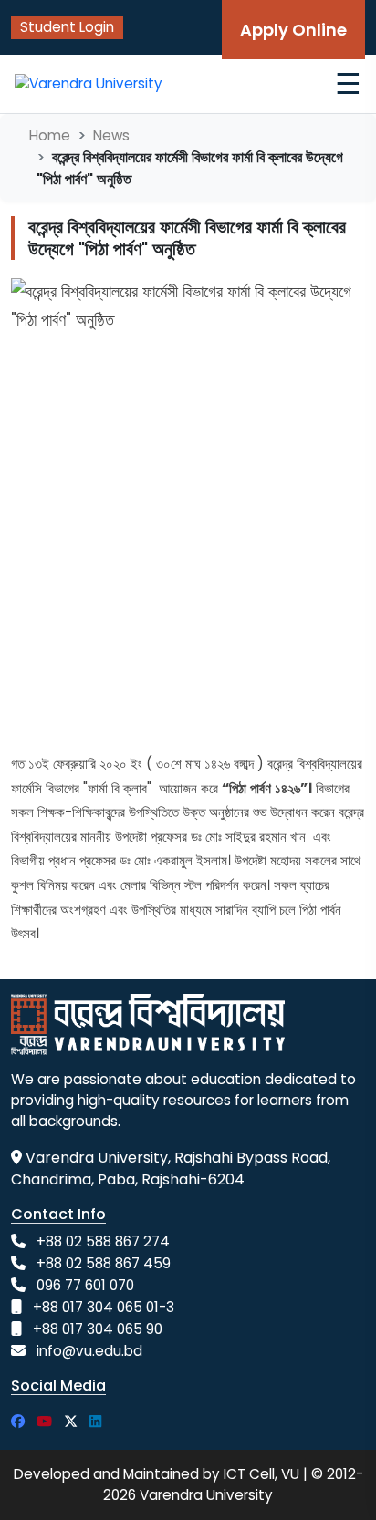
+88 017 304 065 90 (97, 1329)
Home (49, 135)
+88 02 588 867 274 (103, 1241)
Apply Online (293, 29)
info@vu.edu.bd (89, 1350)
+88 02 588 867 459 (104, 1263)
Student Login (67, 26)
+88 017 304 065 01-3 (103, 1307)
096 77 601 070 (85, 1285)
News (111, 135)
